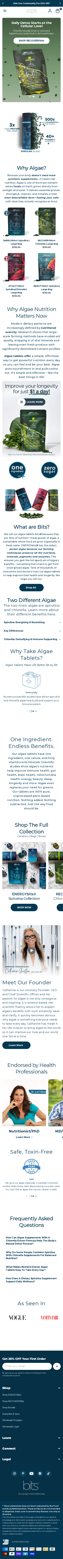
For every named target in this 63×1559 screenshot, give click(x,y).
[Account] (50, 10)
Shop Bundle (8, 1407)
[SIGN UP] (57, 1366)
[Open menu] (4, 10)
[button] (3, 3)
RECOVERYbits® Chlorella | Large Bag (46, 242)
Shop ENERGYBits (11, 1395)
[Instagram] (14, 1473)
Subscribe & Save (10, 1414)
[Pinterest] (23, 1473)
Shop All (31, 587)
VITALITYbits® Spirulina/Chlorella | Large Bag (16, 289)
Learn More (16, 1045)
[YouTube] (31, 1473)
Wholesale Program (12, 1420)
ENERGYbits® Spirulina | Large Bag (16, 242)
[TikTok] (48, 1473)
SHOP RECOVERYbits (31, 40)
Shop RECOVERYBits (13, 1401)
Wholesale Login (10, 1426)
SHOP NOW (24, 907)
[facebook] (40, 1473)
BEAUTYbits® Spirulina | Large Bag (47, 288)
